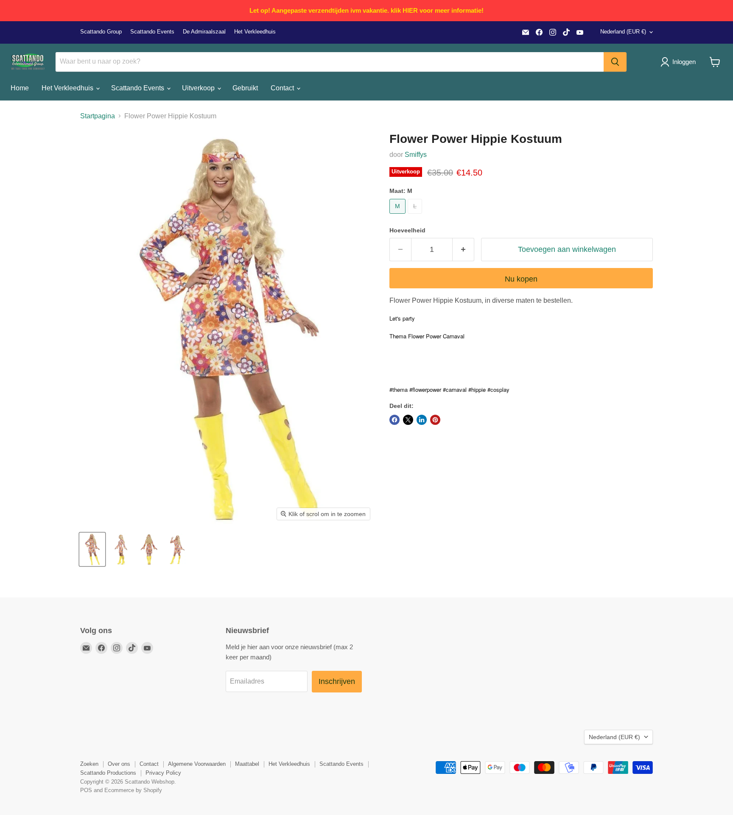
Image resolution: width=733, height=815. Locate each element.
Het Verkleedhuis (255, 32)
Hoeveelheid (407, 230)
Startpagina (97, 116)
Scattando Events (152, 32)
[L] (416, 215)
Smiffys (416, 154)
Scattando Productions (108, 773)
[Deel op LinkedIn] (422, 420)
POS (86, 790)
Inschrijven (337, 681)
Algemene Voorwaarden (197, 764)
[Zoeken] (615, 62)
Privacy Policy (163, 773)
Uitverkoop (199, 88)
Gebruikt (245, 88)
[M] (398, 215)
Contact (283, 88)
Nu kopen (521, 279)
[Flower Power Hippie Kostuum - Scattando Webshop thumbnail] (92, 549)
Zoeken (89, 764)
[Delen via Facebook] (394, 420)
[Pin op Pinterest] (435, 420)
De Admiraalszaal (204, 32)
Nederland (623, 31)
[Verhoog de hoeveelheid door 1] (463, 249)
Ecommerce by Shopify (133, 790)
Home (20, 88)
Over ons (119, 764)
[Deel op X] (408, 420)
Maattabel (247, 764)
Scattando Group (101, 32)
